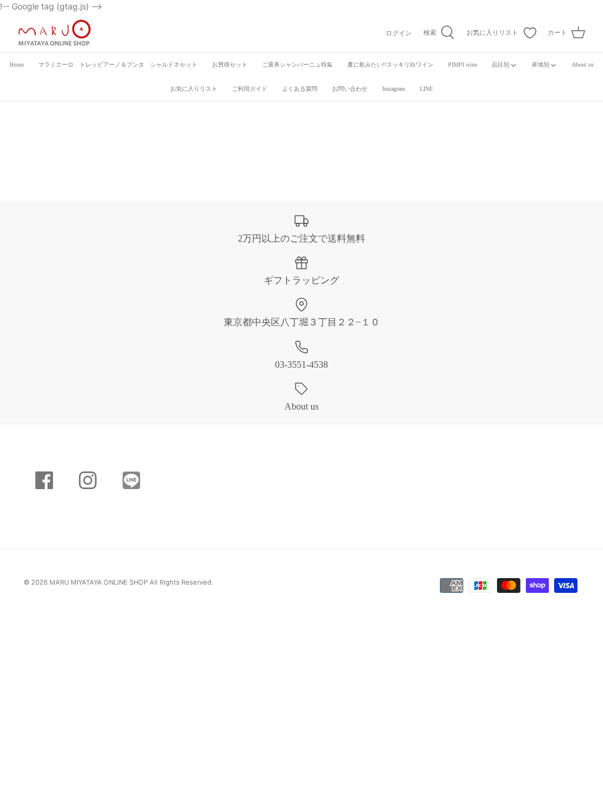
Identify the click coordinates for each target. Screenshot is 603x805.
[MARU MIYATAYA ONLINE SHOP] (54, 32)
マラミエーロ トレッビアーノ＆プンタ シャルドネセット (117, 64)
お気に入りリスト (193, 88)
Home (16, 64)
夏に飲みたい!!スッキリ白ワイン (390, 64)
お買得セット (229, 64)
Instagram (393, 88)
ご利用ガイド (249, 88)
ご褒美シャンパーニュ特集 (297, 64)
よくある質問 (299, 88)
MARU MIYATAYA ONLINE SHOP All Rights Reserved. (131, 582)
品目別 (500, 64)
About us (583, 64)
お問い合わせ (349, 88)
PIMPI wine (462, 64)
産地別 (540, 64)
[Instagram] (88, 480)
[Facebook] (44, 480)
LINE (426, 88)
